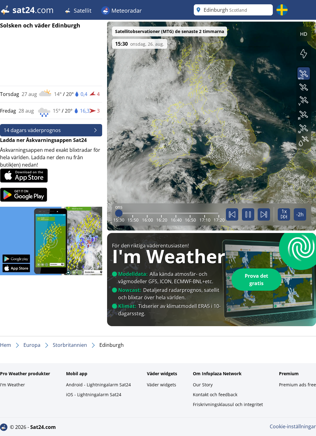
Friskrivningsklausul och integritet (228, 404)
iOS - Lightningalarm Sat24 (93, 394)
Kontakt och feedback (215, 394)
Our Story (203, 385)
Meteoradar (126, 10)
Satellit (81, 10)
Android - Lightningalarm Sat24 (98, 385)
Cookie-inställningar (293, 426)
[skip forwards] (264, 214)
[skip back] (232, 214)
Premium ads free (297, 385)
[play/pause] (248, 214)
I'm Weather (12, 385)
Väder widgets (161, 385)
